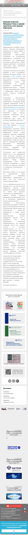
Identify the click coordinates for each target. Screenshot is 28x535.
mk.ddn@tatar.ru (7, 516)
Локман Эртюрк (11, 109)
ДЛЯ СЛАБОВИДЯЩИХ (15, 506)
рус (12, 5)
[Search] (23, 5)
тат (16, 5)
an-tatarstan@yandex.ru (9, 511)
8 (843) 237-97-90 (15, 515)
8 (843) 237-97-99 (15, 510)
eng (19, 5)
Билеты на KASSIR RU (14, 295)
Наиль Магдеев (18, 107)
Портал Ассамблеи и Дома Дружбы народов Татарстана (14, 1)
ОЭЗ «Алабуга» (17, 76)
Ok (14, 531)
